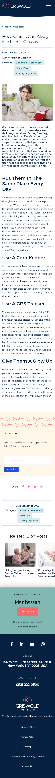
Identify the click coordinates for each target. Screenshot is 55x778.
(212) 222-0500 (27, 684)
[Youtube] (32, 644)
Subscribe (11, 469)
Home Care (22, 68)
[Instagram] (43, 644)
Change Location (27, 626)
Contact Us (28, 611)
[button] (48, 5)
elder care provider (40, 235)
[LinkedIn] (21, 644)
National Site (27, 727)
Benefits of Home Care (29, 62)
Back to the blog (14, 26)
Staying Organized (26, 73)
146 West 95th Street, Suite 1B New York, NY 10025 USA (27, 664)
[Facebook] (12, 644)
